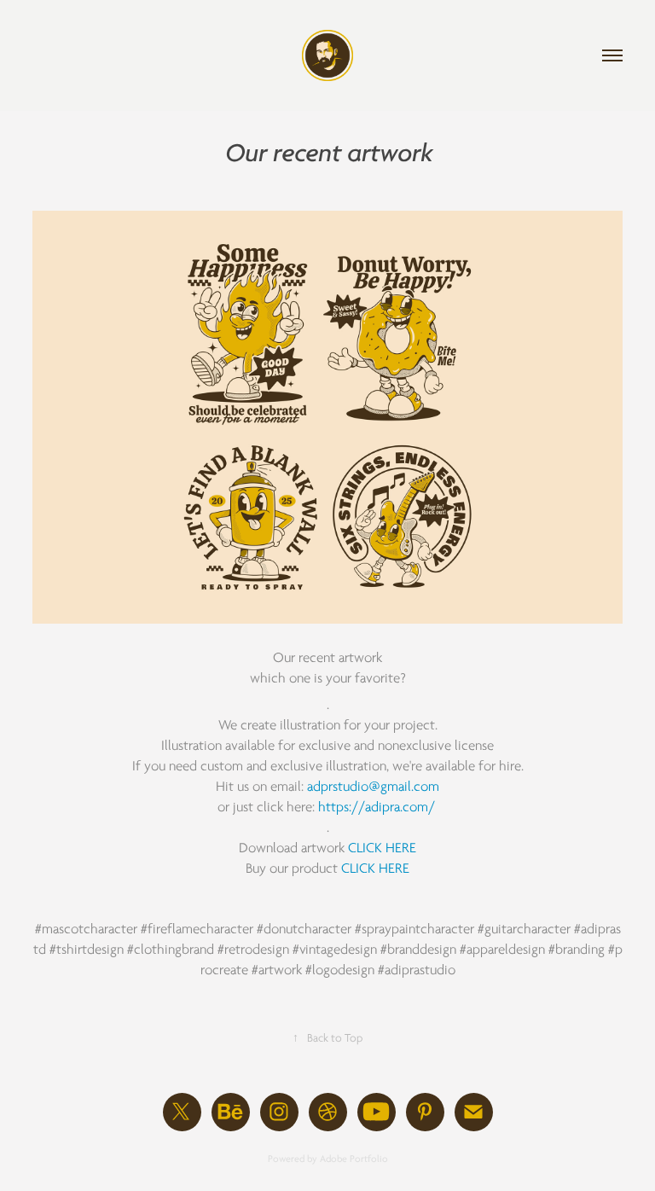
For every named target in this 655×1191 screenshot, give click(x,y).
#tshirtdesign (86, 949)
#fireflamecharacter (197, 929)
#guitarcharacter (524, 929)
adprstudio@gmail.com (373, 786)
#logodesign (339, 970)
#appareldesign (502, 949)
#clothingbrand (170, 949)
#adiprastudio (416, 970)
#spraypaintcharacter (414, 929)
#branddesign (418, 949)
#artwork (277, 970)
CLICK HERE (382, 848)
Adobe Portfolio (354, 1159)
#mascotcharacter (86, 929)
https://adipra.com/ (376, 807)
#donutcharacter (304, 929)
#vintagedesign (335, 949)
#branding (576, 949)
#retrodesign (253, 949)
